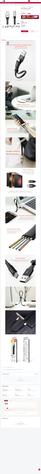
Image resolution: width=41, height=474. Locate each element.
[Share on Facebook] (24, 33)
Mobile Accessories (11, 4)
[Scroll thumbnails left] (2, 26)
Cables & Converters (16, 4)
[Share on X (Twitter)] (27, 33)
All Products (6, 2)
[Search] (29, 1)
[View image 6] (16, 26)
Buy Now (33, 31)
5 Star (9, 408)
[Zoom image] (18, 7)
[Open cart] (36, 1)
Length (22, 24)
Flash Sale (10, 2)
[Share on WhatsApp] (26, 33)
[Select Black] (26, 23)
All (7, 408)
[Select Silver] (22, 23)
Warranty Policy (7, 369)
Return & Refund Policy (11, 369)
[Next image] (18, 15)
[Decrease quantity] (21, 29)
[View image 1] (3, 26)
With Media (16, 408)
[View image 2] (6, 26)
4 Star (11, 408)
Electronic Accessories (5, 4)
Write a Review (10, 400)
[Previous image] (3, 15)
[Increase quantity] (26, 29)
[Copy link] (23, 33)
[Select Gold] (24, 23)
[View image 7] (18, 26)
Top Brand (13, 2)
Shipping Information (16, 369)
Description (3, 39)
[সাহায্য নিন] (39, 469)
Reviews (6, 400)
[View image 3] (8, 26)
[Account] (38, 1)
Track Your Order (21, 369)
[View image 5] (13, 26)
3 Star (13, 408)
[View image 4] (11, 26)
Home (3, 2)
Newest (19, 408)
